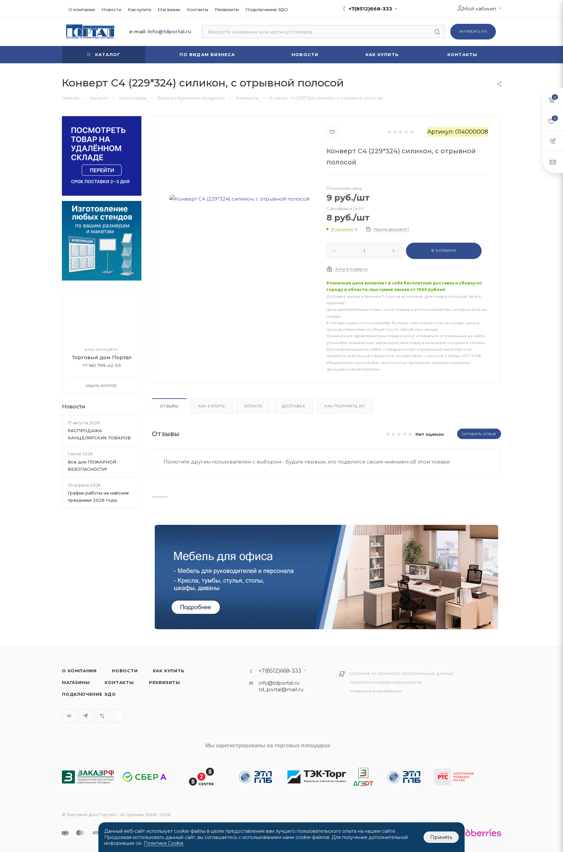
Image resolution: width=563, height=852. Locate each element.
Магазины (76, 682)
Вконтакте (69, 716)
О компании (79, 670)
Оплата (253, 406)
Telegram (86, 716)
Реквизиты (164, 682)
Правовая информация (376, 691)
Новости (73, 406)
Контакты (119, 682)
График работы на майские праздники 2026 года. (98, 496)
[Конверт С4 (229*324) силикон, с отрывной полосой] (239, 198)
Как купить (211, 406)
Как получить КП (345, 406)
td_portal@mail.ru (281, 689)
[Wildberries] (477, 832)
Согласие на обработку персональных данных (402, 674)
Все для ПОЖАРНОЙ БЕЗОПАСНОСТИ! (92, 465)
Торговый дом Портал (102, 357)
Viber (102, 716)
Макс (118, 716)
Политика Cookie (163, 843)
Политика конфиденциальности (386, 682)
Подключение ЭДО (89, 694)
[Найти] (437, 31)
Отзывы (169, 406)
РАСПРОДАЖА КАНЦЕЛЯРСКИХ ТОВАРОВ (99, 434)
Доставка (293, 406)
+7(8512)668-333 (370, 9)
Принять (441, 837)
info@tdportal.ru (279, 683)
